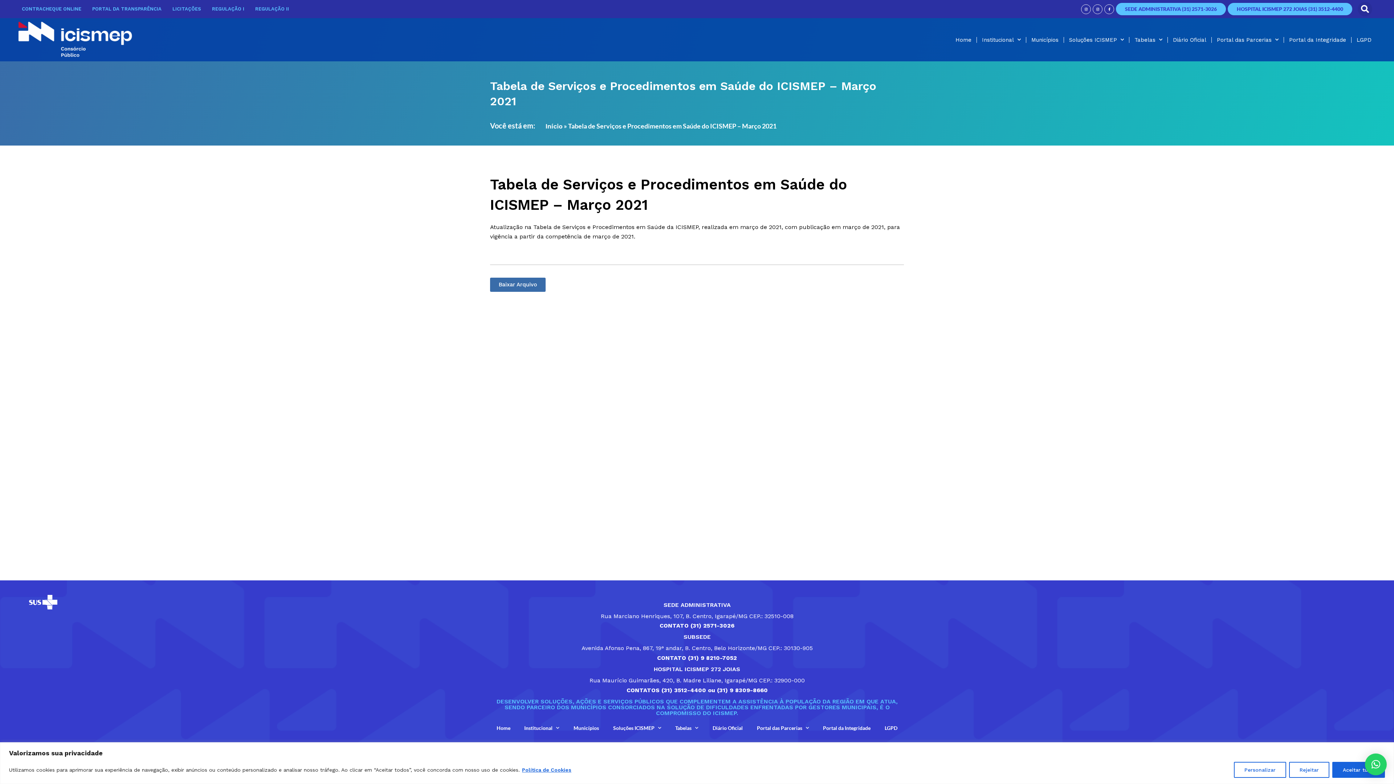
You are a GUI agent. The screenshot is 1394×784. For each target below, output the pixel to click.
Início (554, 126)
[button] (1365, 9)
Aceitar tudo (1358, 770)
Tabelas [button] (1144, 40)
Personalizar (1260, 770)
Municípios (1045, 40)
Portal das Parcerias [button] (1244, 40)
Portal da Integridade (1317, 40)
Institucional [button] (998, 40)
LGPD (1364, 40)
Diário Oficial (1189, 40)
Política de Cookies (546, 770)
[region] (697, 763)
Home (963, 40)
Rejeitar (1309, 770)
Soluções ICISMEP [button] (1093, 40)
